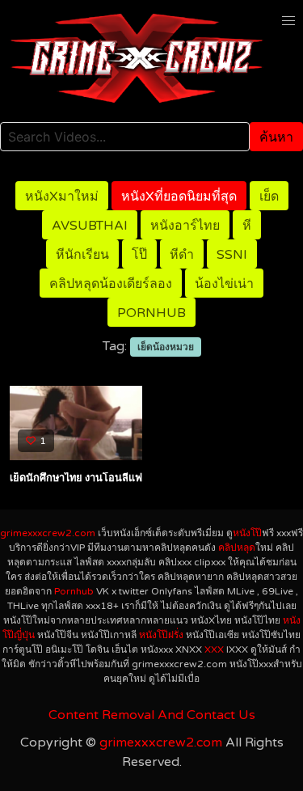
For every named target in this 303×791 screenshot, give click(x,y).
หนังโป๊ (247, 533)
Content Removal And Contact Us (151, 715)
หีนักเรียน (82, 255)
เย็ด (269, 196)
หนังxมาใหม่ (62, 196)
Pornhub (151, 313)
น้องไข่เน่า (224, 284)
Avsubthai (90, 226)
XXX (214, 649)
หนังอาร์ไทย (185, 226)
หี (246, 226)
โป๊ (139, 255)
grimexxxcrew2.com (47, 533)
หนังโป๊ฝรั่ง (161, 635)
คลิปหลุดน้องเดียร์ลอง (110, 284)
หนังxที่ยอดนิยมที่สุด (179, 196)
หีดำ (182, 255)
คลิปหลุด (236, 547)
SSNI (232, 255)
